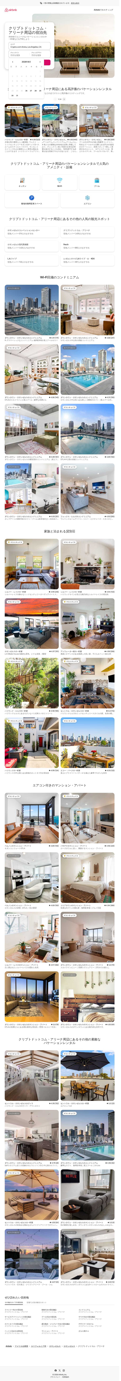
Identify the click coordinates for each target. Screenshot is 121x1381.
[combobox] (30, 46)
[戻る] (55, 99)
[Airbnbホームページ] (11, 10)
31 (17, 96)
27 (31, 91)
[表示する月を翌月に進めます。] (40, 62)
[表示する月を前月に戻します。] (12, 62)
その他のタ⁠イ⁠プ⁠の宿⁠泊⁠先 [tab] (14, 1302)
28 (36, 91)
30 (12, 96)
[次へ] (64, 99)
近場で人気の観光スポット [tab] (37, 1302)
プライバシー (55, 1377)
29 (40, 91)
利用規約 (65, 1377)
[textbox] (19, 55)
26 (26, 91)
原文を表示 (75, 3)
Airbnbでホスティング (103, 10)
